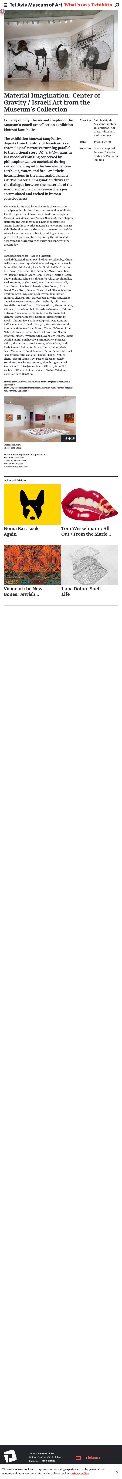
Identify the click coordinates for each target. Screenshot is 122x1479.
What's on (75, 5)
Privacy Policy (80, 1473)
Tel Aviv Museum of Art (36, 5)
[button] (40, 419)
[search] (117, 5)
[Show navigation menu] (5, 5)
